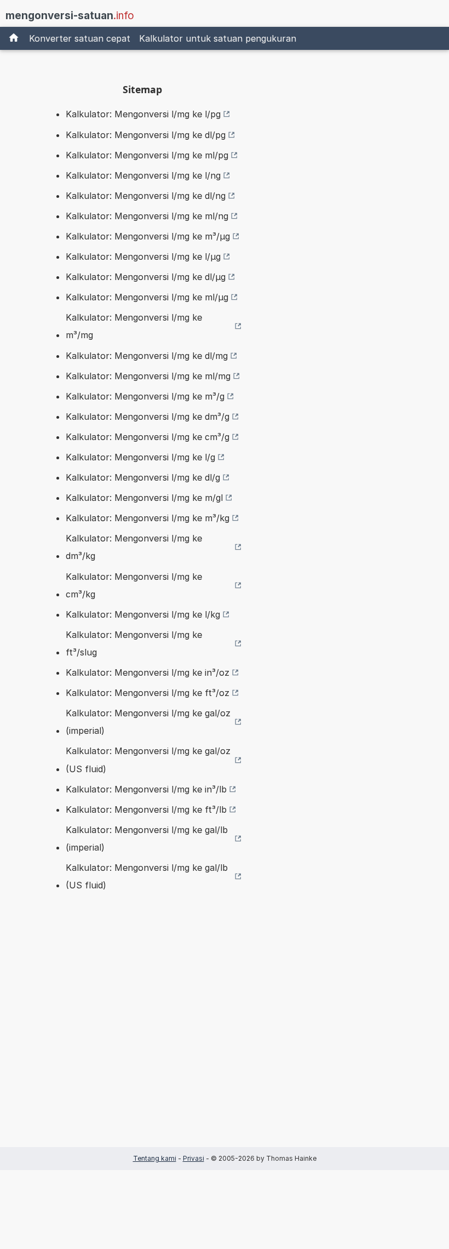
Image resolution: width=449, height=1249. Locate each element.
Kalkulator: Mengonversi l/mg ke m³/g (145, 396)
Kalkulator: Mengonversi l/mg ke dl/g (143, 477)
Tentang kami (154, 1158)
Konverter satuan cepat (79, 38)
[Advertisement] (142, 1036)
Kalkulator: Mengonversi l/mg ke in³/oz (147, 672)
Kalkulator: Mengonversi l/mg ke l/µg (143, 256)
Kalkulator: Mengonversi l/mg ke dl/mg (147, 355)
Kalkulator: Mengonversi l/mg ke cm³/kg (134, 585)
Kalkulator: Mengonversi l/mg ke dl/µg (146, 276)
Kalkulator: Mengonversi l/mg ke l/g (140, 457)
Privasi (193, 1158)
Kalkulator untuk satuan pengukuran (217, 38)
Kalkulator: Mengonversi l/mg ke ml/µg (147, 297)
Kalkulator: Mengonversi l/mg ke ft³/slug (134, 643)
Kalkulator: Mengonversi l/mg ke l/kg (143, 614)
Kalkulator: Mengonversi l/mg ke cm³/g (147, 436)
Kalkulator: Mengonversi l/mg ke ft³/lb (146, 809)
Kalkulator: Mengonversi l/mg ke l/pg (143, 114)
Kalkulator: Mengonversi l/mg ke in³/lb (146, 789)
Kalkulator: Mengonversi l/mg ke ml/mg (148, 375)
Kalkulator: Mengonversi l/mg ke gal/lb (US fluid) (147, 876)
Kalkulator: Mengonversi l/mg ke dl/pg (146, 134)
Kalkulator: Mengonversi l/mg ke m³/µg (148, 236)
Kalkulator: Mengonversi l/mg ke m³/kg (147, 517)
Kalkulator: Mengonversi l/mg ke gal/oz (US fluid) (148, 759)
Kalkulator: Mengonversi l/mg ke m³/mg (134, 326)
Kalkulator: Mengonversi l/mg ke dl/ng (146, 195)
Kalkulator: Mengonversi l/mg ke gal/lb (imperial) (147, 838)
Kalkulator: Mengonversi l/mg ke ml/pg (147, 155)
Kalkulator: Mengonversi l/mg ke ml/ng (147, 215)
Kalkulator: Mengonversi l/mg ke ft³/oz (147, 692)
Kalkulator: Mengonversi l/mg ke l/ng (143, 175)
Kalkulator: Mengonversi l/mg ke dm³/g (147, 416)
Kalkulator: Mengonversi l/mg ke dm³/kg (134, 547)
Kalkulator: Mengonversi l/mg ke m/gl (144, 497)
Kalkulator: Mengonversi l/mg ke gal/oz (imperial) (148, 722)
